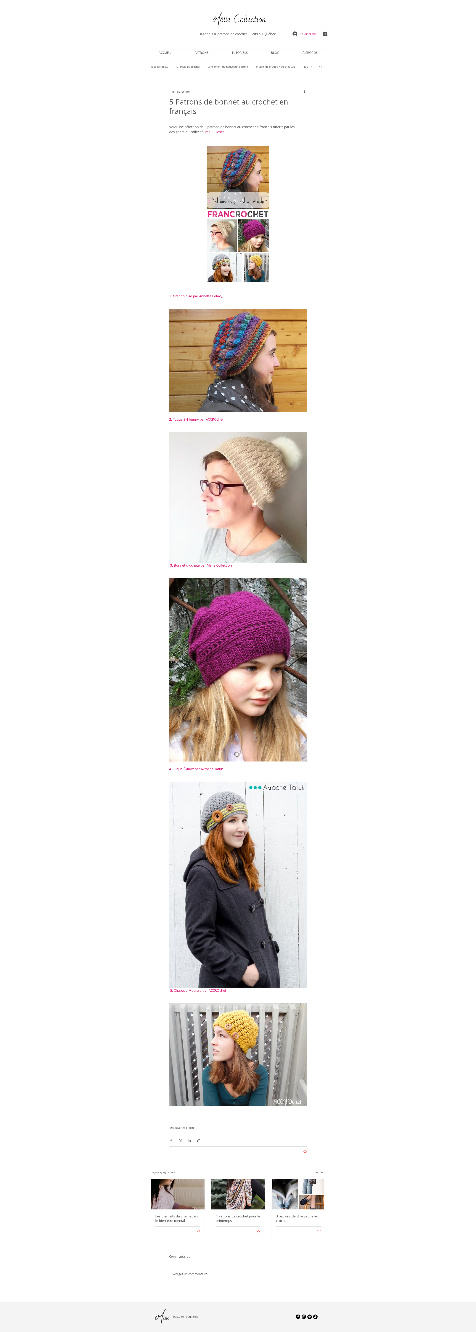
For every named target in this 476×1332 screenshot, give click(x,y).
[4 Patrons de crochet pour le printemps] (238, 1194)
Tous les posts (159, 66)
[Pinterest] (309, 1317)
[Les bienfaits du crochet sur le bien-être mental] (178, 1194)
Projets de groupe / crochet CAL (275, 66)
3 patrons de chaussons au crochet (297, 1218)
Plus (305, 66)
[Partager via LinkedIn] (189, 1140)
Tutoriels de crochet (188, 66)
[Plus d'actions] (304, 91)
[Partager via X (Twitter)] (180, 1140)
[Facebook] (298, 1317)
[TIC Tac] (315, 1317)
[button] (325, 33)
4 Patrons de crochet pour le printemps (238, 1218)
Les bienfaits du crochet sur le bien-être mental (177, 1218)
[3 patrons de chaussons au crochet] (298, 1194)
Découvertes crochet (182, 1127)
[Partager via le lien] (198, 1140)
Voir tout (320, 1172)
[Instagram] (304, 1317)
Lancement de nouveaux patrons (228, 66)
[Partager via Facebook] (171, 1140)
